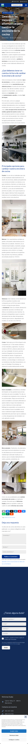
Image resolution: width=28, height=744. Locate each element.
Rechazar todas (14, 735)
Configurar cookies (14, 739)
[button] (25, 717)
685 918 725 (9, 714)
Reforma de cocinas (10, 517)
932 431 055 (9, 711)
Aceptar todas (14, 731)
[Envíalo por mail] (4, 511)
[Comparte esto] (8, 511)
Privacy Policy (5, 643)
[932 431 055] (3, 711)
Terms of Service (13, 643)
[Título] (2, 5)
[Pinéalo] (20, 511)
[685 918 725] (3, 714)
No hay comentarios (15, 38)
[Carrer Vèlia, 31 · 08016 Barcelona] (3, 702)
